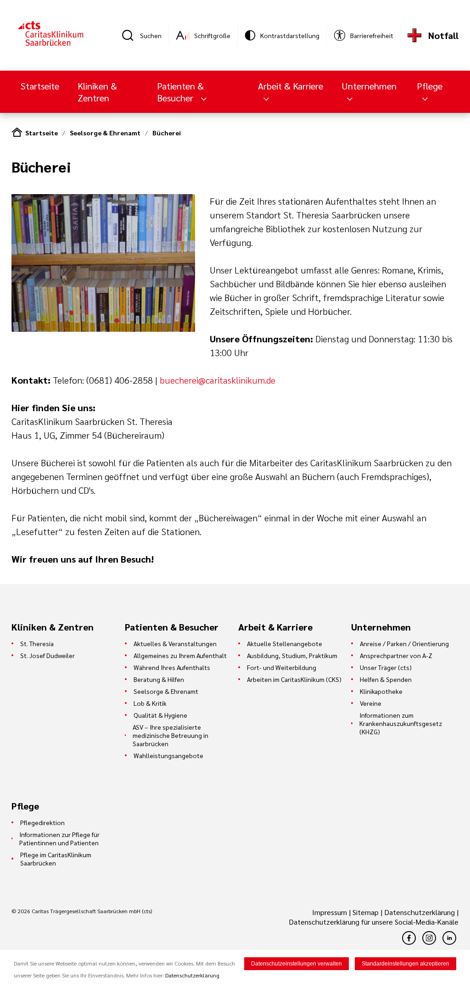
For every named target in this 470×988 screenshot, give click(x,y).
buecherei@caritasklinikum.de (217, 380)
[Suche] (131, 35)
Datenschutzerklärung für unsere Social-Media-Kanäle (374, 922)
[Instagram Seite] (429, 938)
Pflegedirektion (42, 822)
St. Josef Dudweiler (47, 655)
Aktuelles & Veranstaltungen (175, 643)
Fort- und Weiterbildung (281, 667)
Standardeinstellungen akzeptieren (405, 963)
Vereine (370, 703)
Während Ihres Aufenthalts (172, 667)
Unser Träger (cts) (386, 667)
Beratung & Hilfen (159, 679)
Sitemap (365, 912)
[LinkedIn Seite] (449, 938)
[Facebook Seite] (409, 938)
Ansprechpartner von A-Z (396, 655)
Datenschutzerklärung (419, 912)
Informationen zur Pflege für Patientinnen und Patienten (59, 838)
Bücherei (166, 132)
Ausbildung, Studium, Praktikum (292, 655)
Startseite (40, 86)
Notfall (443, 35)
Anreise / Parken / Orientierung (404, 643)
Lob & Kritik (150, 703)
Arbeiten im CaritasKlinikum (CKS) (294, 679)
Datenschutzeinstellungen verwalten (296, 963)
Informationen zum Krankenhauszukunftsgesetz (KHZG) (400, 723)
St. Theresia (37, 643)
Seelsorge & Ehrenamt (105, 132)
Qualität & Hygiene (160, 715)
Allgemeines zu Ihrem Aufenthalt (180, 655)
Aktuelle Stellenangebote (284, 643)
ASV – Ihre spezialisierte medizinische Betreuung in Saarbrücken (170, 735)
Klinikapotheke (381, 691)
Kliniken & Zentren (97, 92)
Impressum (330, 912)
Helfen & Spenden (386, 679)
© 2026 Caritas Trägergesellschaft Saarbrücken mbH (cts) (81, 911)
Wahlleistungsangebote (168, 755)
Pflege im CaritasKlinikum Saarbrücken (55, 858)
